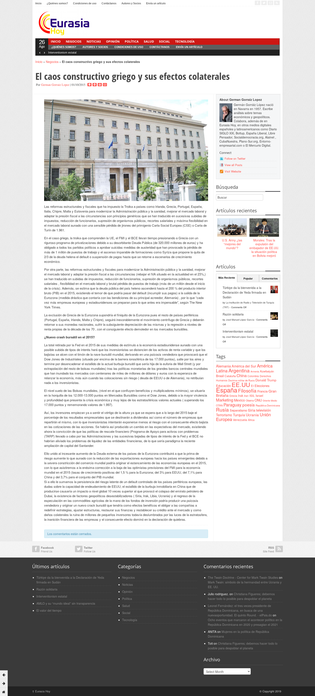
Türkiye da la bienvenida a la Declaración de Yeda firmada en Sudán (244, 292)
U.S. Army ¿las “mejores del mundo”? (232, 244)
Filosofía (247, 390)
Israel (259, 395)
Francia (262, 391)
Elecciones (262, 385)
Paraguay (233, 405)
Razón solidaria (233, 314)
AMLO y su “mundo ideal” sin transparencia (65, 603)
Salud (149, 41)
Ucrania (252, 414)
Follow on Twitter (235, 158)
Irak (240, 395)
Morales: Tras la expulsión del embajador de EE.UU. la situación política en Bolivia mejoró (264, 248)
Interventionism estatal (62, 52)
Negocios (73, 41)
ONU (258, 400)
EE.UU (241, 384)
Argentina (239, 370)
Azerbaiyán (267, 371)
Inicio (38, 3)
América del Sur (244, 366)
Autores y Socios (131, 3)
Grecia (233, 395)
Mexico (239, 400)
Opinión (113, 41)
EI (252, 386)
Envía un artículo (156, 3)
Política (132, 41)
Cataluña (230, 376)
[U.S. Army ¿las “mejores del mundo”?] (232, 228)
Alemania (223, 366)
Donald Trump (265, 380)
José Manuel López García (240, 319)
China (242, 375)
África (251, 420)
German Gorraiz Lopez (55, 85)
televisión (263, 410)
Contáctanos (109, 3)
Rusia (222, 409)
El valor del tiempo (49, 610)
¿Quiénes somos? (57, 3)
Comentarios (270, 278)
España (226, 389)
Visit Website (233, 171)
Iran (246, 395)
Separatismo (238, 410)
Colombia (253, 376)
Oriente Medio (270, 400)
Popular (248, 278)
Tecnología (185, 41)
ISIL (252, 395)
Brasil (220, 375)
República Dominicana (268, 405)
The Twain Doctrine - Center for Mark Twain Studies (243, 577)
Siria (251, 410)
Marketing (224, 400)
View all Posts (233, 165)
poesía (248, 404)
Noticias (94, 41)
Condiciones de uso (84, 3)
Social (164, 41)
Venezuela (240, 420)
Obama (250, 400)
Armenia (254, 371)
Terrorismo (224, 414)
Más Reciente (226, 278)
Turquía (239, 414)
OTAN (219, 405)
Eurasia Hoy (41, 691)
